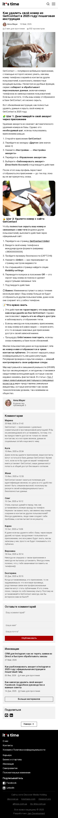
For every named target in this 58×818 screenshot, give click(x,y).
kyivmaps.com (28, 799)
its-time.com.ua (37, 804)
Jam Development (36, 814)
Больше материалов (29, 699)
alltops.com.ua (20, 804)
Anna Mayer (12, 24)
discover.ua (12, 799)
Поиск (48, 4)
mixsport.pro (45, 799)
